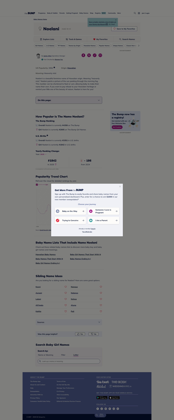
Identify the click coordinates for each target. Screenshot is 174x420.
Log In (93, 229)
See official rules (87, 232)
